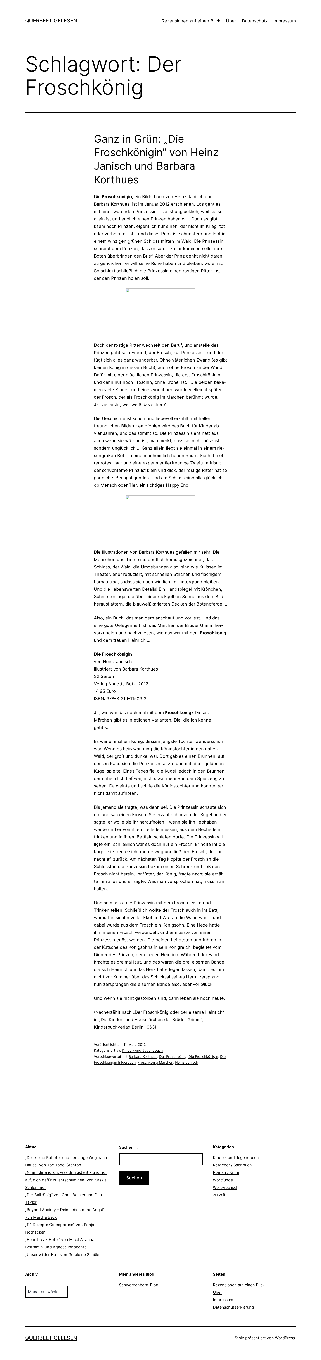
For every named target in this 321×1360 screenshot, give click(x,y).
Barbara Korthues (143, 1056)
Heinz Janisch (186, 1062)
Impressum (285, 21)
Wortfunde (223, 1180)
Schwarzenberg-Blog (138, 1285)
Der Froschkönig (172, 1056)
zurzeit (219, 1195)
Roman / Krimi (226, 1172)
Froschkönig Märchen (155, 1062)
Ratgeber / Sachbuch (232, 1165)
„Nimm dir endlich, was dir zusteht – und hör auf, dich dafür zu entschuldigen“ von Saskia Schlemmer (66, 1179)
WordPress (285, 1338)
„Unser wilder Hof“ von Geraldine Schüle (62, 1254)
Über (231, 21)
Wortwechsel (225, 1187)
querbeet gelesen (51, 20)
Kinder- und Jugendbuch (142, 1050)
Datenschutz (255, 21)
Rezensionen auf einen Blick (191, 21)
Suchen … (128, 1147)
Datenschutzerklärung (233, 1307)
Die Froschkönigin (203, 1056)
